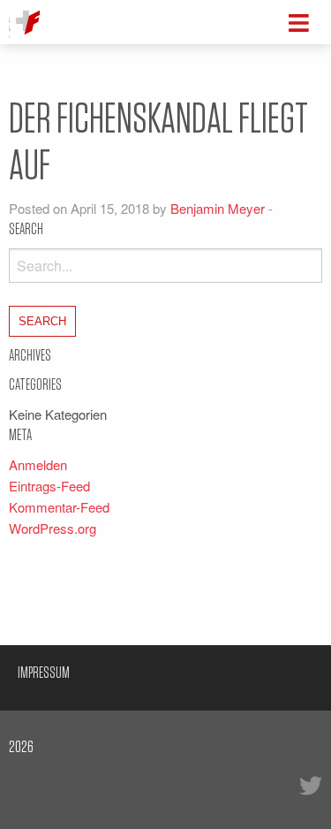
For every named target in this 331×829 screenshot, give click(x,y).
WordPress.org (52, 528)
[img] (299, 22)
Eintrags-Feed (49, 485)
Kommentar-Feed (59, 507)
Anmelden (38, 464)
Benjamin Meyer (217, 208)
